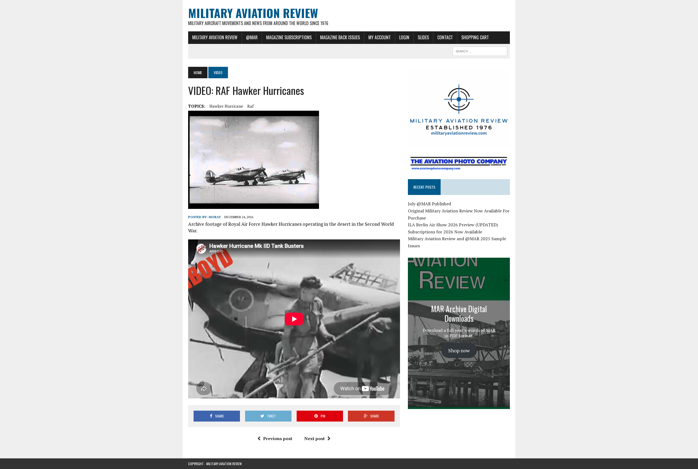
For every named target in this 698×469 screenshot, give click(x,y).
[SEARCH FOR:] (480, 50)
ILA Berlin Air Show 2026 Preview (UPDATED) (453, 225)
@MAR (252, 37)
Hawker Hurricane (226, 106)
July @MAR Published (429, 204)
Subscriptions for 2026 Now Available (445, 232)
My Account (379, 37)
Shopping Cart (475, 37)
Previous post (277, 438)
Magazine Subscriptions (289, 37)
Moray (215, 217)
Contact (445, 37)
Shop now (459, 350)
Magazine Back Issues (340, 37)
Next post (314, 438)
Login (404, 37)
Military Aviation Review (214, 37)
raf (250, 106)
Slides (423, 37)
